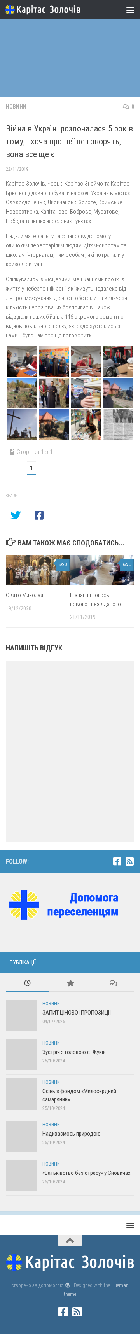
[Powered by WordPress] (67, 1285)
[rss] (129, 861)
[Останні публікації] (27, 983)
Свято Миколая (24, 595)
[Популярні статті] (70, 983)
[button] (22, 361)
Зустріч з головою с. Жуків (74, 1051)
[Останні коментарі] (112, 983)
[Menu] (130, 9)
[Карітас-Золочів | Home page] (55, 10)
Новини (16, 106)
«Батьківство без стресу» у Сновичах (86, 1172)
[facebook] (117, 861)
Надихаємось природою (71, 1133)
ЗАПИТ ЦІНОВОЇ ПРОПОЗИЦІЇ (76, 1012)
